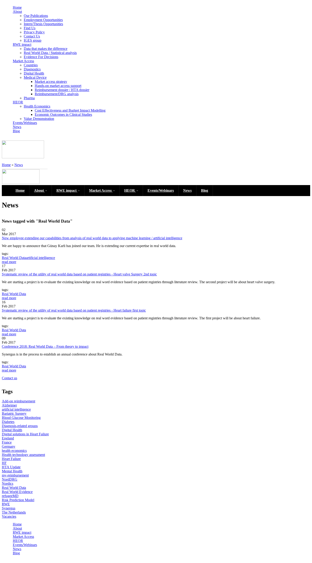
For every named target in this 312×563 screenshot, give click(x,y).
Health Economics (37, 106)
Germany (8, 446)
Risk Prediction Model (18, 500)
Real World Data (14, 258)
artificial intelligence (40, 258)
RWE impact (22, 44)
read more (9, 262)
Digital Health (34, 73)
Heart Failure (11, 459)
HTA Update (11, 467)
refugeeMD (10, 496)
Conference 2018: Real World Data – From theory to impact (45, 346)
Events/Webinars (25, 123)
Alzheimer (9, 405)
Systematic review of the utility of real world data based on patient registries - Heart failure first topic (74, 310)
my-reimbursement (15, 475)
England (8, 438)
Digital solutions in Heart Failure (25, 434)
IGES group (32, 40)
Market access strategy (51, 82)
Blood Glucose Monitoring (21, 418)
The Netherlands (14, 512)
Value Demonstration (39, 119)
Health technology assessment (23, 455)
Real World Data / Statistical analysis (50, 53)
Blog (16, 131)
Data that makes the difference (45, 49)
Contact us (9, 378)
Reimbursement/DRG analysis (57, 94)
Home (17, 7)
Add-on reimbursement (18, 401)
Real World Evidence (17, 492)
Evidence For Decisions (41, 57)
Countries (31, 65)
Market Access (23, 61)
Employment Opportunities (43, 20)
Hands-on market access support (58, 86)
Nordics (7, 483)
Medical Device (35, 77)
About (17, 11)
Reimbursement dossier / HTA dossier (62, 90)
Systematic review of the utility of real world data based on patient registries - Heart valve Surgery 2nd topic (79, 274)
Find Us (29, 28)
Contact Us (32, 36)
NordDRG (9, 479)
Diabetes (8, 422)
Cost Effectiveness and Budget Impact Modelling (70, 110)
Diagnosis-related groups (20, 426)
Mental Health (12, 471)
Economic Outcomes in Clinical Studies (63, 114)
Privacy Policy (34, 32)
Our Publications (36, 16)
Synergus (8, 508)
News (17, 127)
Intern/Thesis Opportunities (43, 24)
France (7, 442)
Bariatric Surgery (14, 413)
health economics (14, 451)
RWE (6, 504)
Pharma (29, 98)
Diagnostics (32, 69)
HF (4, 463)
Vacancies (9, 516)
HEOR (18, 102)
